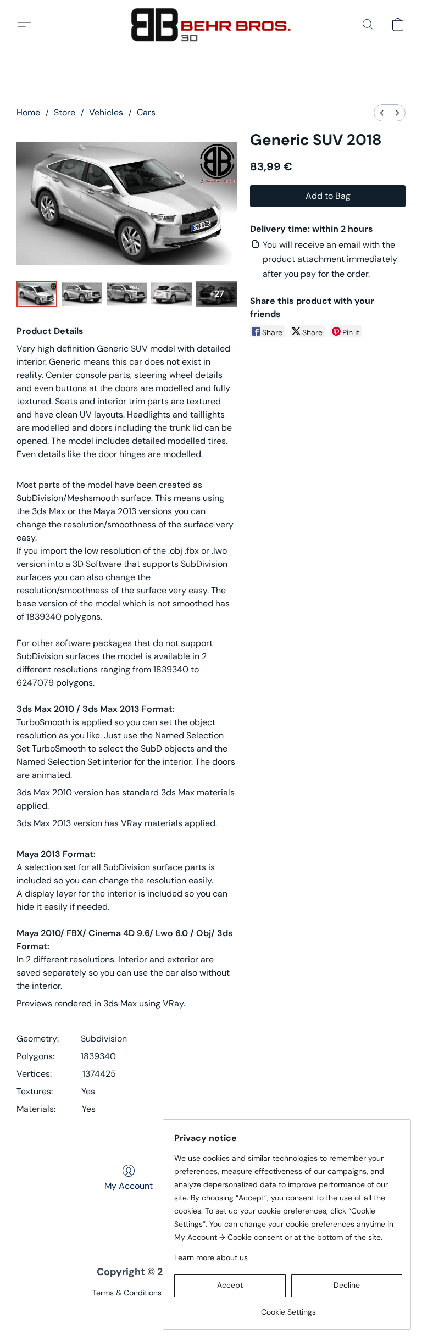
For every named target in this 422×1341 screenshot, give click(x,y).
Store (64, 112)
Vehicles (106, 112)
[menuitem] (382, 113)
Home (28, 112)
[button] (211, 24)
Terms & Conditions (127, 1293)
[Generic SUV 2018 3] (171, 294)
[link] (288, 1307)
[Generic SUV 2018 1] (82, 294)
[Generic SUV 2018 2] (127, 294)
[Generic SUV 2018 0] (36, 294)
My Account (128, 1186)
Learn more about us (211, 1257)
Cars (146, 112)
